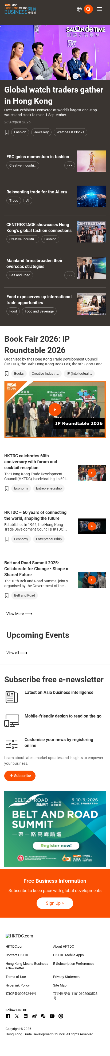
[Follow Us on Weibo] (34, 1016)
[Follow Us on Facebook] (8, 1016)
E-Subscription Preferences (74, 964)
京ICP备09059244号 (21, 994)
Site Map (59, 985)
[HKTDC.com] (55, 939)
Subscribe (22, 776)
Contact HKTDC (17, 955)
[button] (99, 9)
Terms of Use (16, 977)
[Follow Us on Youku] (60, 1016)
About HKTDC (63, 946)
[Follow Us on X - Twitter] (16, 1016)
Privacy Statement (67, 977)
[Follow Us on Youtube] (52, 1016)
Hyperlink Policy (18, 985)
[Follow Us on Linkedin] (25, 1016)
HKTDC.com (15, 946)
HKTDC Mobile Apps (68, 955)
